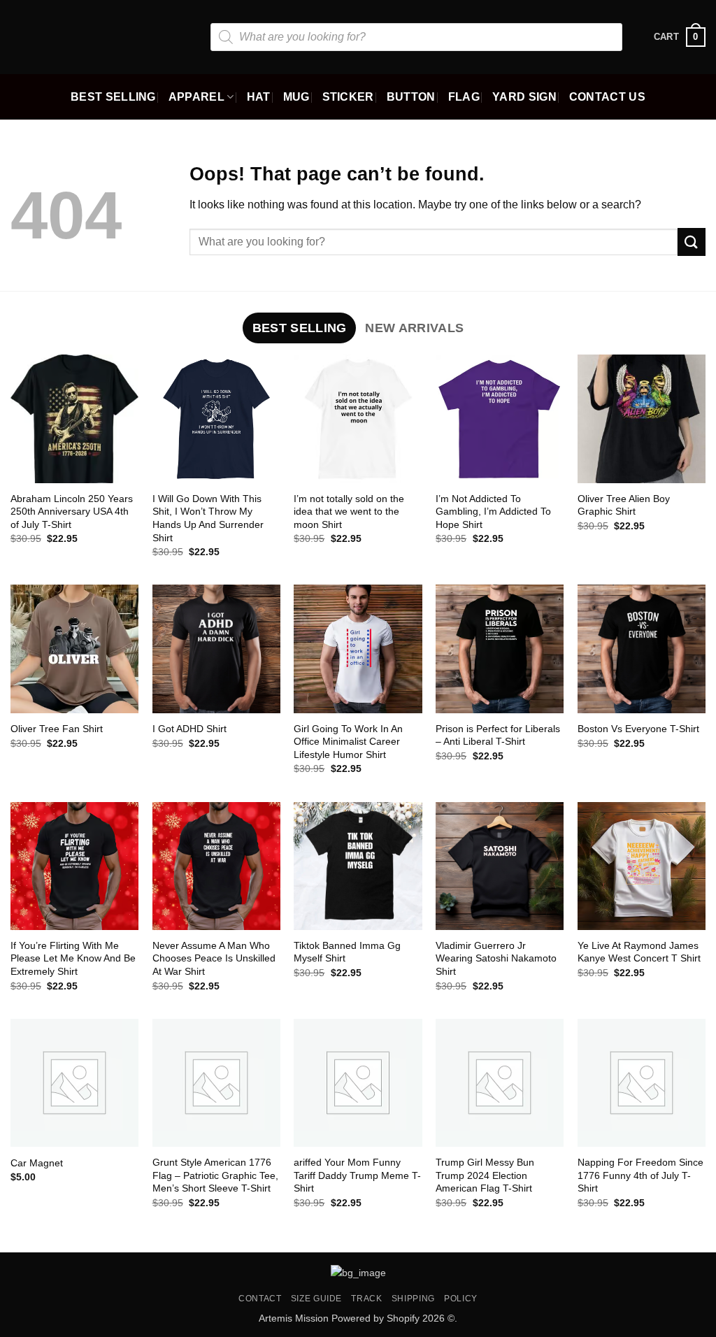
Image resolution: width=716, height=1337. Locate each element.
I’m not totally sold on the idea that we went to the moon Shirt (349, 511)
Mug (296, 97)
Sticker (348, 97)
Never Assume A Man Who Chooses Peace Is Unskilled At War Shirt (213, 958)
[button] (680, 37)
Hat (259, 97)
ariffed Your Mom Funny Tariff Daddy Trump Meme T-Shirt (357, 1175)
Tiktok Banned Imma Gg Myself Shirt (347, 952)
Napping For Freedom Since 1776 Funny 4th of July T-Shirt (640, 1175)
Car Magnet (36, 1162)
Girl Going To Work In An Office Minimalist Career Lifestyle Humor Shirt (348, 741)
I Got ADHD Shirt (189, 728)
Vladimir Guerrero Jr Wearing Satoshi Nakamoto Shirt (496, 958)
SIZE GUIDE (316, 1298)
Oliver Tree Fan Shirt (56, 728)
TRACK (366, 1298)
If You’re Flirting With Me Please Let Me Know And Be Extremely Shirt (73, 958)
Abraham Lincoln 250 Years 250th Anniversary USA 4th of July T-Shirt (71, 511)
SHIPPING (413, 1298)
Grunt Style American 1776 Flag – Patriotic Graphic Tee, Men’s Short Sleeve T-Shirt (215, 1175)
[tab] (299, 328)
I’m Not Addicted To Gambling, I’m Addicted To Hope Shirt (493, 511)
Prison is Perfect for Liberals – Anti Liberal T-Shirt (498, 735)
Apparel (196, 97)
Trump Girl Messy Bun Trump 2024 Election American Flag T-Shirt (485, 1175)
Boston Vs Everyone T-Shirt (638, 728)
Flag (464, 97)
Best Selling (113, 97)
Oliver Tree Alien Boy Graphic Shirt (624, 505)
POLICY (461, 1298)
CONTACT (259, 1298)
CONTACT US (607, 97)
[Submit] (692, 241)
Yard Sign (524, 97)
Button (411, 97)
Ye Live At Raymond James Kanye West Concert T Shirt (639, 952)
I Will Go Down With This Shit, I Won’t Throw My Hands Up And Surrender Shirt (208, 518)
